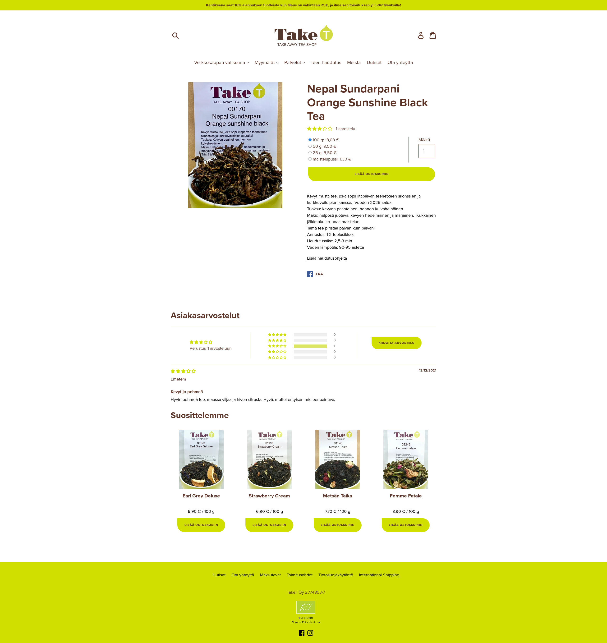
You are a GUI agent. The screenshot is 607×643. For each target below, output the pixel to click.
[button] (320, 128)
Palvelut (293, 62)
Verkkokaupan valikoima (220, 62)
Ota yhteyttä (400, 62)
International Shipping (379, 575)
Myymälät (265, 62)
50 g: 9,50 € (324, 146)
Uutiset (374, 62)
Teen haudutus (326, 62)
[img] (183, 371)
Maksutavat (270, 575)
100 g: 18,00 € (326, 139)
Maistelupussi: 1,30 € (332, 159)
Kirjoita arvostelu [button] (396, 343)
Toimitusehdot (300, 575)
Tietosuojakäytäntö (335, 575)
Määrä (424, 139)
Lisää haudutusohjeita (327, 258)
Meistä (354, 62)
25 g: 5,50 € (325, 152)
